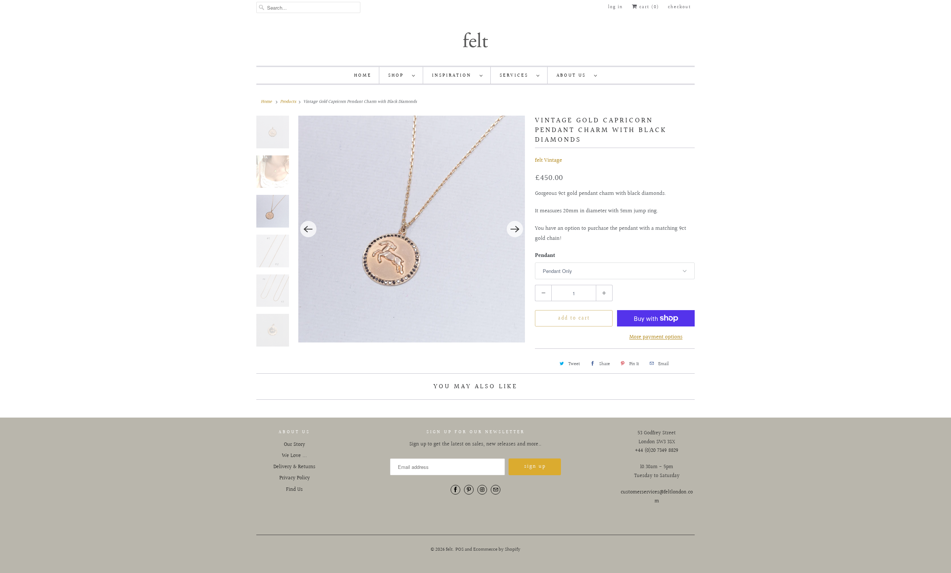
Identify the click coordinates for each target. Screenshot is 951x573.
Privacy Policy (294, 478)
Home (362, 75)
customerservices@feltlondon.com (657, 496)
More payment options (655, 337)
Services (516, 75)
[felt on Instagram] (482, 490)
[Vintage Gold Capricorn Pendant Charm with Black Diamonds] (411, 229)
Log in (615, 7)
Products (288, 101)
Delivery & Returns (294, 467)
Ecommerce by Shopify (496, 549)
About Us (573, 75)
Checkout (679, 7)
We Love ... (294, 456)
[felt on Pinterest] (469, 490)
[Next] (515, 229)
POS (459, 549)
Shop (398, 75)
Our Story (294, 445)
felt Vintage (548, 160)
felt (449, 549)
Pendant (545, 256)
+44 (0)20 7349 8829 (656, 451)
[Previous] (308, 229)
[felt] (475, 39)
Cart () (648, 7)
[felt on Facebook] (455, 490)
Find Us (294, 490)
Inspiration (454, 75)
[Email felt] (495, 490)
